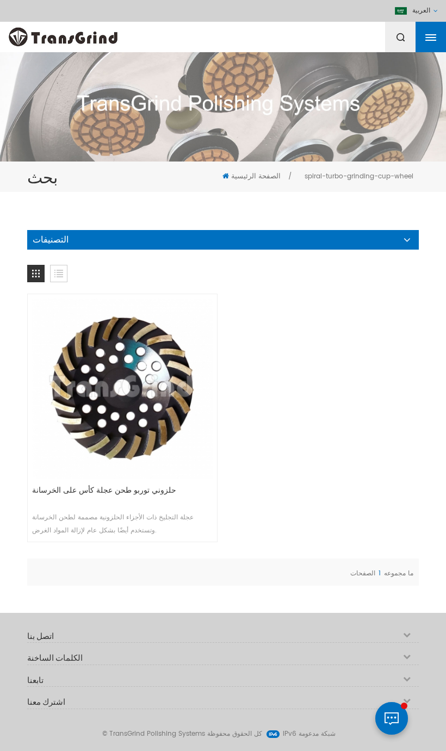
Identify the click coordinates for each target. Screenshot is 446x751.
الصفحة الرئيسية (256, 176)
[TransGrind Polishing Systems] (89, 34)
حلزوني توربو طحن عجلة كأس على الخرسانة (104, 490)
